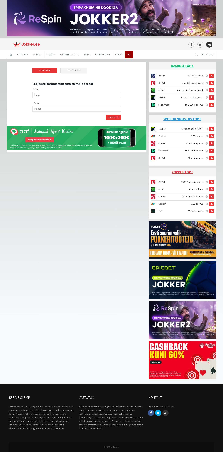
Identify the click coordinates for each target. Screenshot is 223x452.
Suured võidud (103, 54)
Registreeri (73, 70)
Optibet (162, 143)
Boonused (22, 54)
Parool (37, 102)
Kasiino (37, 54)
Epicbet (162, 97)
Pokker (50, 54)
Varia (86, 54)
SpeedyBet (163, 104)
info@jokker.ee (167, 406)
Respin (161, 75)
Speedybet (163, 150)
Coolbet (162, 136)
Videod (118, 54)
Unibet (161, 90)
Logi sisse (208, 54)
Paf (160, 211)
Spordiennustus (69, 54)
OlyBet (161, 82)
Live (129, 54)
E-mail (36, 89)
